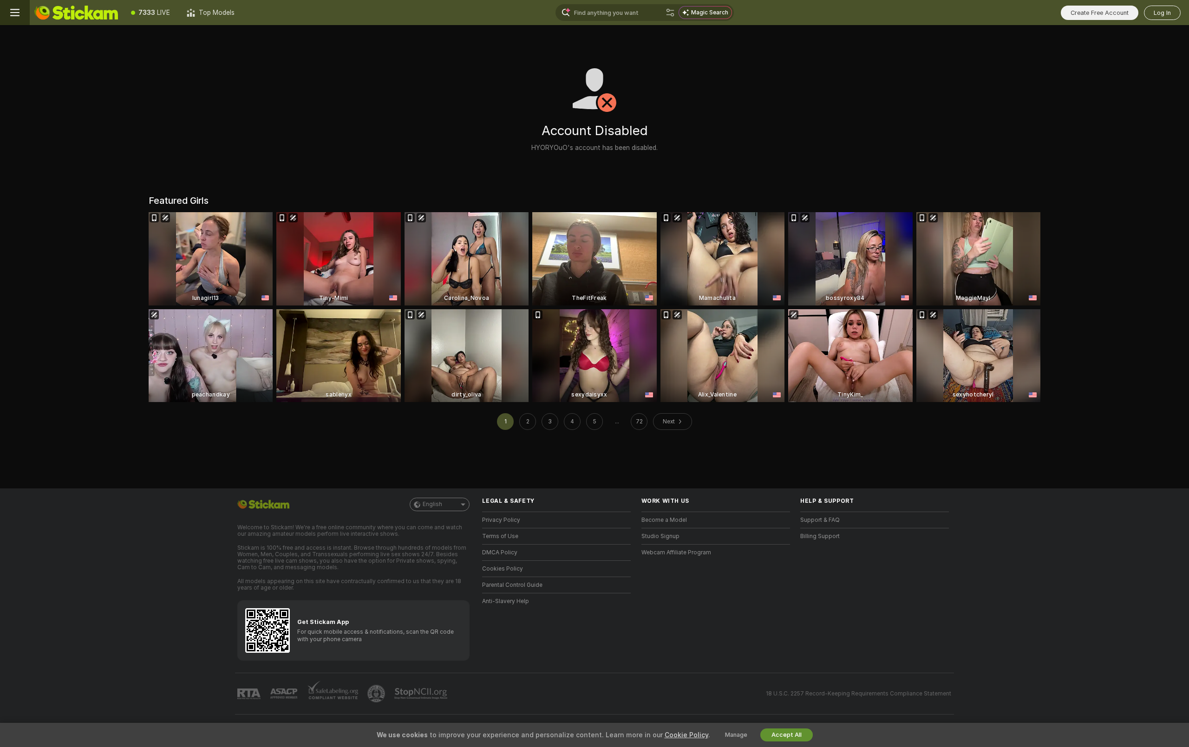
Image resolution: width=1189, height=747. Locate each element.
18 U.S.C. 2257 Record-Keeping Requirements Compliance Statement (858, 693)
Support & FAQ (820, 520)
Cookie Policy (686, 735)
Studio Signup (660, 536)
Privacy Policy (501, 520)
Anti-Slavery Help (505, 601)
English (432, 504)
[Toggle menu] (15, 12)
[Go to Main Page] (76, 12)
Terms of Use (500, 536)
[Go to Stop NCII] (421, 693)
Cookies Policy (502, 568)
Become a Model (664, 520)
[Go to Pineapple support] (377, 693)
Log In (1162, 12)
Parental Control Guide (512, 585)
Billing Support (820, 536)
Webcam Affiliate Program (676, 552)
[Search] (670, 12)
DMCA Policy (499, 552)
